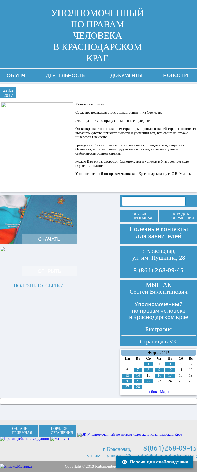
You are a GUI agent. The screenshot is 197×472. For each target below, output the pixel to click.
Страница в (158, 341)
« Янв (152, 392)
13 (127, 375)
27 (127, 387)
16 (159, 375)
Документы (126, 75)
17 (170, 375)
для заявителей (158, 236)
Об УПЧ (16, 75)
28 (138, 387)
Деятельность (65, 75)
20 (127, 381)
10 (170, 370)
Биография (158, 329)
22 (148, 381)
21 (138, 381)
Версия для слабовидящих (159, 461)
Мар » (164, 392)
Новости (175, 75)
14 (138, 375)
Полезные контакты (159, 229)
